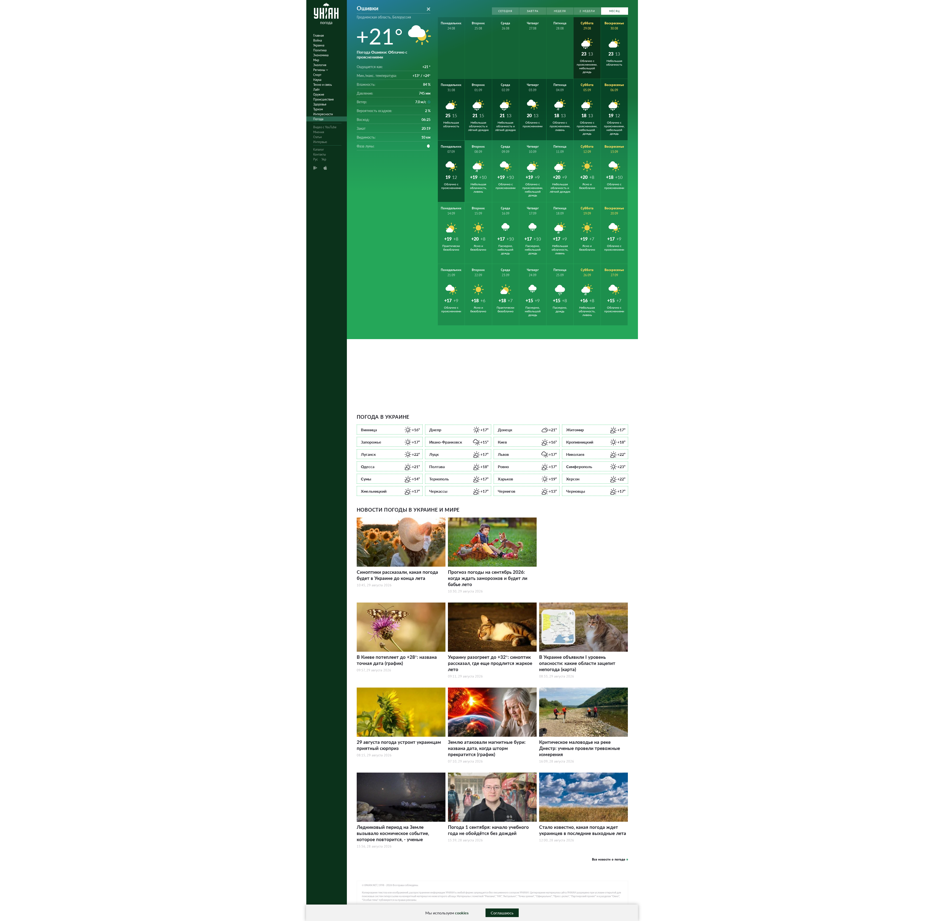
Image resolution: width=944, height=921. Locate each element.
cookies (462, 912)
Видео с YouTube (325, 127)
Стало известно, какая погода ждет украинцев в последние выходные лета (582, 830)
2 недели (587, 11)
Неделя (560, 11)
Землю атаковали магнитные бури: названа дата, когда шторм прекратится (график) (487, 748)
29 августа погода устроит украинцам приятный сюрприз (399, 745)
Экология (319, 65)
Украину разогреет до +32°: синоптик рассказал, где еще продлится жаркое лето (490, 663)
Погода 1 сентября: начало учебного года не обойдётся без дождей (488, 830)
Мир (316, 60)
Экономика (320, 55)
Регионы (319, 70)
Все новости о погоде (608, 859)
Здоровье (319, 104)
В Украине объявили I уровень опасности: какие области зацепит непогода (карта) (577, 663)
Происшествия (323, 99)
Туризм (318, 109)
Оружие (318, 94)
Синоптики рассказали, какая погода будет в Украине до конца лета (397, 575)
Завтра (532, 11)
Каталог (318, 149)
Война (317, 40)
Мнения (318, 132)
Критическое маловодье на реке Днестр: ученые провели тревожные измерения (579, 748)
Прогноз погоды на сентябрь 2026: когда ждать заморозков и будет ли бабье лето (487, 578)
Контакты (319, 154)
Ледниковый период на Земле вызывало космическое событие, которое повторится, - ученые (393, 833)
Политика (319, 50)
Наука (317, 80)
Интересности (323, 114)
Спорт (317, 75)
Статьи (317, 137)
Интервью (320, 142)
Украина (318, 45)
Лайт (316, 89)
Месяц (614, 11)
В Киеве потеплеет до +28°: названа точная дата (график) (397, 660)
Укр (324, 159)
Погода (318, 119)
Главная (318, 35)
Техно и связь (322, 85)
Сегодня (505, 11)
